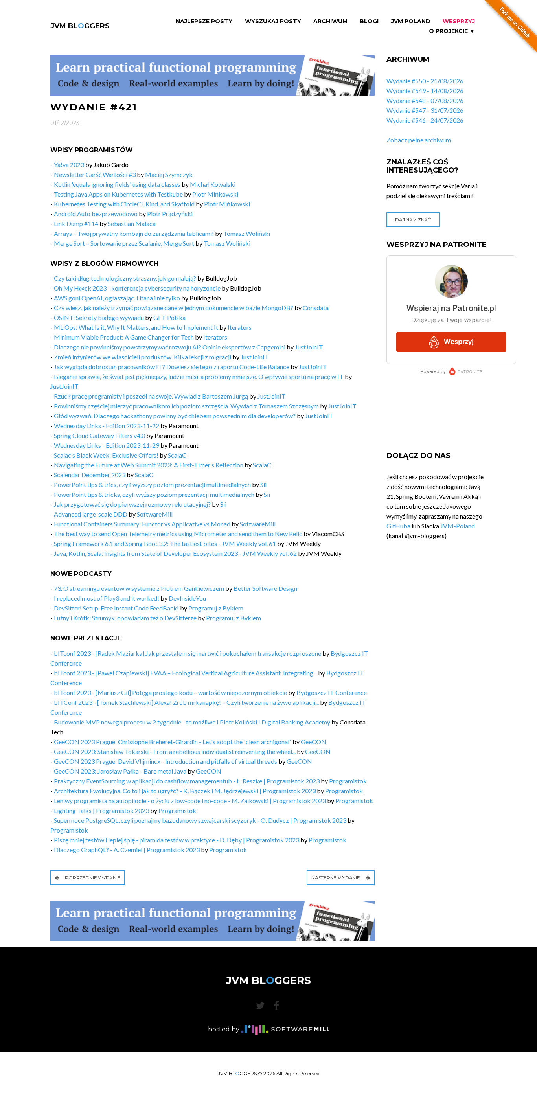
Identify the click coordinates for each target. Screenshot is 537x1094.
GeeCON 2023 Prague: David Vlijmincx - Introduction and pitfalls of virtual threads (165, 761)
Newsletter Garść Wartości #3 (95, 174)
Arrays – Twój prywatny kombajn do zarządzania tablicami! (134, 233)
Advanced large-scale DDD (90, 514)
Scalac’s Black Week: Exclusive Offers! (106, 455)
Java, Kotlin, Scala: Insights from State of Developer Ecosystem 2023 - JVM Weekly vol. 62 (175, 553)
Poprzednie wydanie (92, 878)
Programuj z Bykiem (215, 608)
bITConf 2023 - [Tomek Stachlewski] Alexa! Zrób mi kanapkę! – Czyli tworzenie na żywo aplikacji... (186, 702)
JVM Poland (410, 21)
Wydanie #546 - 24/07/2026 (424, 120)
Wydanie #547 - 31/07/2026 (424, 110)
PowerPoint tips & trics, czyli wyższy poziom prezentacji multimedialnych (152, 484)
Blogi (369, 21)
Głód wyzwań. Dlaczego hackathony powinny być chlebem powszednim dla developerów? (175, 415)
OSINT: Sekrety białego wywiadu (99, 317)
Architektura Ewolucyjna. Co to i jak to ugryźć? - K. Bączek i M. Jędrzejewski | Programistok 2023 (185, 790)
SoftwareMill (155, 514)
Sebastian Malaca (132, 223)
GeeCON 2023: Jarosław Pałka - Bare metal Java (120, 771)
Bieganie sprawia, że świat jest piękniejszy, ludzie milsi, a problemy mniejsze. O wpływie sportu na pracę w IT (199, 376)
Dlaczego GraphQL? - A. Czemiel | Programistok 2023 (127, 849)
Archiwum (330, 21)
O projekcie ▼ (452, 31)
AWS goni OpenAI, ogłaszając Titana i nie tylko (117, 298)
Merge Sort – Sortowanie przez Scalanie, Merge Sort (124, 243)
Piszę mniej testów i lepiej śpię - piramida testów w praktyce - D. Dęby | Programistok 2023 (176, 840)
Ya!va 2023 (69, 164)
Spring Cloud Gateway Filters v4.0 (99, 435)
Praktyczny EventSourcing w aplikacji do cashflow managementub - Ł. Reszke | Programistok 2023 (187, 781)
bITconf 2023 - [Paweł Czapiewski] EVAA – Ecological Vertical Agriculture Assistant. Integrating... (185, 673)
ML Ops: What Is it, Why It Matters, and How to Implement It (136, 327)
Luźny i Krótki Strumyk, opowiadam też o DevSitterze (125, 617)
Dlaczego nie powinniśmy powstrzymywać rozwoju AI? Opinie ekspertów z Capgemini (169, 347)
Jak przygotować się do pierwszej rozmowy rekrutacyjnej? (132, 504)
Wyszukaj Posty (273, 21)
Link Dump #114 (76, 223)
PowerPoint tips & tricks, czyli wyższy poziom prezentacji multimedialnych (154, 494)
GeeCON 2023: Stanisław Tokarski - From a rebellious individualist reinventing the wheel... (175, 751)
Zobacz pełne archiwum (418, 139)
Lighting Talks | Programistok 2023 (101, 810)
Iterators (240, 327)
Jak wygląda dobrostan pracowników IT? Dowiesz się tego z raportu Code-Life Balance (171, 366)
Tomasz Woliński (246, 233)
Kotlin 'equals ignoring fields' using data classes (117, 184)
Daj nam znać (413, 219)
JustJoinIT (309, 347)
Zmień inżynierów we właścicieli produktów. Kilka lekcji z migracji (142, 356)
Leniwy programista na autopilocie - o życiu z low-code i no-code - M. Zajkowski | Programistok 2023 (190, 800)
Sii (263, 484)
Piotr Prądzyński (170, 213)
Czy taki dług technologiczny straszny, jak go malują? (125, 278)
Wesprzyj (459, 21)
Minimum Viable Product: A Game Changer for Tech (124, 337)
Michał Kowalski (212, 184)
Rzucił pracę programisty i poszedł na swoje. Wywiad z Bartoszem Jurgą (151, 396)
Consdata (316, 307)
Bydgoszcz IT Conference (331, 692)
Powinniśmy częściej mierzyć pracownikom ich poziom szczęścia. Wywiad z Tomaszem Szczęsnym (186, 406)
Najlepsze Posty (204, 21)
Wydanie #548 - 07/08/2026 (424, 100)
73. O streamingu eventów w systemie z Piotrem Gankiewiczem (139, 588)
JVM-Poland (457, 526)
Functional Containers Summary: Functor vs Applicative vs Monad (142, 524)
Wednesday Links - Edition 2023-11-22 (107, 425)
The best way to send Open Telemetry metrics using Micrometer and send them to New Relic (178, 533)
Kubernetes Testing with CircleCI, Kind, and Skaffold (124, 204)
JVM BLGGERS (80, 26)
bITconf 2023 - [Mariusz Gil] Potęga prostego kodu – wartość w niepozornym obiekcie (170, 692)
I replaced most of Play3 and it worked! (106, 598)
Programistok (348, 781)
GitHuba (398, 526)
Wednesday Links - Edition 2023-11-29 (106, 445)
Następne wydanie (336, 878)
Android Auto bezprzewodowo (96, 213)
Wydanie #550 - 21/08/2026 (424, 81)
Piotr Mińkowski (215, 194)
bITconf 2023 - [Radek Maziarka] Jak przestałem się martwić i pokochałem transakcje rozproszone (187, 653)
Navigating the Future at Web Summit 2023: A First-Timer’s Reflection (148, 465)
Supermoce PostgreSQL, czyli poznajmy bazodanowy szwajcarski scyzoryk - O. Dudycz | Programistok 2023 (200, 820)
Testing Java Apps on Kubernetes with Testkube (118, 194)
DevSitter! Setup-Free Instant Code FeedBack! (116, 608)
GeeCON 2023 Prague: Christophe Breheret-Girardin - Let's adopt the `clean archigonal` (172, 741)
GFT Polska (169, 317)
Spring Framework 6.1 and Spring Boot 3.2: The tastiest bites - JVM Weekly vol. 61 (165, 543)
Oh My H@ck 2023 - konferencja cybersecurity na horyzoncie (137, 288)
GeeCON (313, 741)
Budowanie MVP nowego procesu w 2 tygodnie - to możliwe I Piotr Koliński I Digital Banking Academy (192, 722)
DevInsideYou (187, 598)
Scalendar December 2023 (89, 474)
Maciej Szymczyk (169, 174)
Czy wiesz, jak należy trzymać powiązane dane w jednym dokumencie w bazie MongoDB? (173, 307)
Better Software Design (265, 588)
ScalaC (177, 455)
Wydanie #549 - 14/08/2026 (424, 90)
